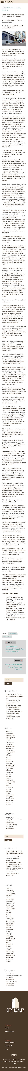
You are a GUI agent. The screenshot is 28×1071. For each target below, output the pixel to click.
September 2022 (10, 737)
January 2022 (9, 744)
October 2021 (9, 750)
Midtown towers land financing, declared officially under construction (14, 713)
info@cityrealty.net (9, 1042)
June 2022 (9, 739)
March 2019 (9, 778)
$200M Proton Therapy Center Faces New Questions (13, 667)
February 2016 (10, 795)
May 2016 (8, 793)
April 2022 (8, 741)
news (6, 1049)
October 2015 (9, 800)
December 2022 (10, 735)
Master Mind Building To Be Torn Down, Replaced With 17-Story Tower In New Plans (14, 707)
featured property (9, 1031)
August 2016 (9, 787)
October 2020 (9, 767)
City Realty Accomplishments (14, 819)
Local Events (9, 821)
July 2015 (8, 804)
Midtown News (10, 822)
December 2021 (10, 746)
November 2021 (10, 748)
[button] (2, 2)
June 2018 (9, 784)
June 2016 (9, 791)
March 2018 (9, 785)
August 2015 (9, 802)
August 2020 (9, 769)
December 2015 (10, 799)
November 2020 (10, 765)
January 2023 (9, 733)
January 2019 (9, 780)
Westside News (7, 636)
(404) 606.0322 (8, 1046)
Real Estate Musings (11, 824)
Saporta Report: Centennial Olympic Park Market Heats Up (15, 649)
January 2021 (9, 763)
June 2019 (9, 776)
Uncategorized (10, 826)
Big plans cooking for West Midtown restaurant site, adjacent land (13, 702)
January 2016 (9, 797)
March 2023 (9, 731)
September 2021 (10, 752)
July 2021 (8, 754)
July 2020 (8, 770)
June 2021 (9, 756)
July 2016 (8, 789)
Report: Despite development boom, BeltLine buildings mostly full (14, 696)
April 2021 (8, 759)
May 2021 (8, 757)
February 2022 (10, 742)
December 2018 (10, 782)
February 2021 (10, 761)
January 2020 (9, 772)
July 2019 (8, 774)
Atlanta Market (12, 633)
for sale (7, 1028)
